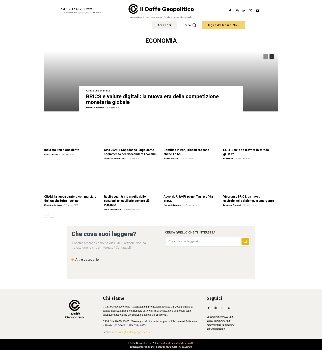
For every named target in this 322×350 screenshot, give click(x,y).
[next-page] (272, 56)
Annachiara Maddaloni (114, 158)
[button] (189, 25)
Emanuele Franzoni (95, 107)
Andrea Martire (171, 158)
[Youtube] (257, 11)
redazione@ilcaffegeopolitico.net (132, 332)
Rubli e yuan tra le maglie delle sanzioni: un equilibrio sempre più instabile (127, 201)
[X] (250, 11)
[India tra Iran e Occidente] (71, 132)
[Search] (245, 241)
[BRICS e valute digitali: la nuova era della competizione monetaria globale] (161, 81)
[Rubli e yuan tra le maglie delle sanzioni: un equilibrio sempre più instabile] (131, 178)
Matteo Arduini (51, 154)
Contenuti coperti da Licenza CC (177, 343)
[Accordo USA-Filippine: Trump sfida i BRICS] (191, 178)
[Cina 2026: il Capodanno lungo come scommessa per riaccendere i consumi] (131, 132)
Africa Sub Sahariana (98, 90)
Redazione (228, 158)
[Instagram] (237, 11)
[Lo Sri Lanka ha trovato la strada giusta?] (250, 132)
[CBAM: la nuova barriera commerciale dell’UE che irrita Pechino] (71, 178)
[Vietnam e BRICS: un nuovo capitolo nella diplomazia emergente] (250, 178)
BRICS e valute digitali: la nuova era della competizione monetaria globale (152, 99)
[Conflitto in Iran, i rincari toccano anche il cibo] (191, 132)
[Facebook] (230, 11)
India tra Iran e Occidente (61, 150)
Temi (79, 270)
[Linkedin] (243, 11)
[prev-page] (265, 56)
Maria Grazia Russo (53, 205)
